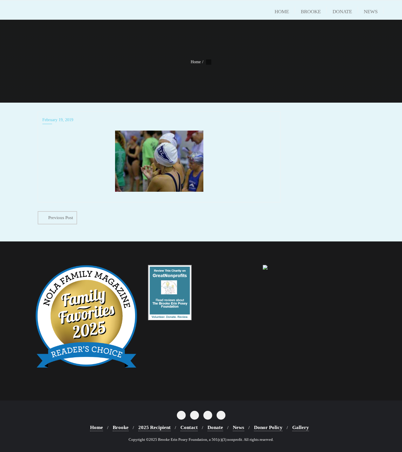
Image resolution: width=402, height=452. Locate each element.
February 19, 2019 (57, 120)
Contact (189, 427)
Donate (215, 427)
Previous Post (60, 217)
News (238, 427)
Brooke (121, 427)
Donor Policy (268, 427)
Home (196, 62)
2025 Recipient (154, 427)
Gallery (300, 427)
